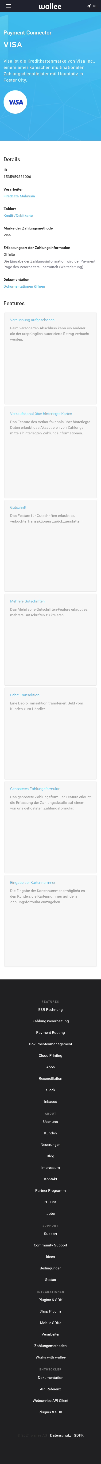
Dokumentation (16, 279)
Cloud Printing (50, 1055)
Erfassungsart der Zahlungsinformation (37, 247)
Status (50, 1279)
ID (5, 170)
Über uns (50, 1121)
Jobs (51, 1213)
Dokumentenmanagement (50, 1044)
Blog (50, 1156)
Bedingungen (51, 1268)
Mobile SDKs (50, 1323)
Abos (50, 1067)
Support (50, 1233)
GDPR (79, 1435)
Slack (50, 1090)
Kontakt (50, 1179)
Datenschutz (60, 1435)
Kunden (50, 1133)
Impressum (50, 1167)
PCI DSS (51, 1202)
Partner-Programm (50, 1190)
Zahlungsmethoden (50, 1346)
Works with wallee (51, 1357)
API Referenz (50, 1389)
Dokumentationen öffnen (24, 286)
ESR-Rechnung (50, 1009)
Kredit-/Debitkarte (18, 215)
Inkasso (50, 1101)
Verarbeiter (13, 189)
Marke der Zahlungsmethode (28, 228)
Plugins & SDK (50, 1300)
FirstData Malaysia (19, 196)
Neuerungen (51, 1144)
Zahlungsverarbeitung (50, 1021)
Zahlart (10, 209)
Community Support (50, 1245)
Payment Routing (50, 1032)
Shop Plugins (50, 1311)
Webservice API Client (50, 1400)
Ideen (50, 1256)
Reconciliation (50, 1078)
